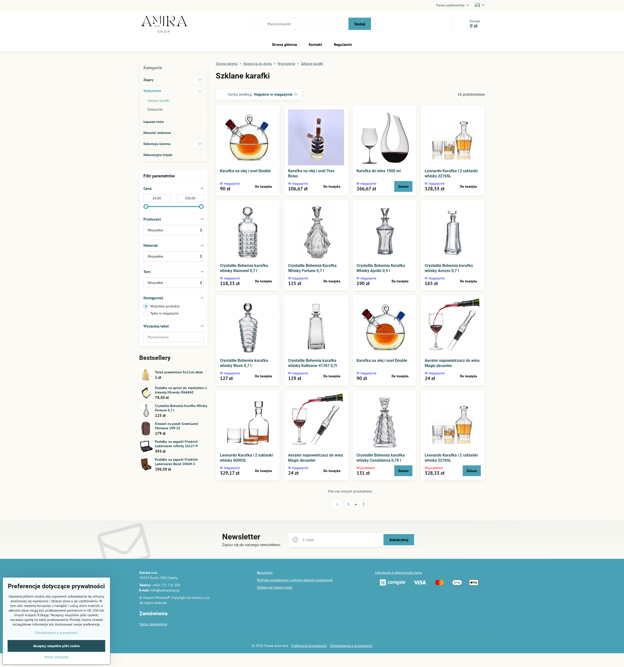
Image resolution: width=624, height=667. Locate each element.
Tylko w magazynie (164, 313)
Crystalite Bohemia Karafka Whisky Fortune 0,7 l (181, 408)
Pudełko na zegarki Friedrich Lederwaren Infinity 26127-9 (176, 443)
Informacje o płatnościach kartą (398, 572)
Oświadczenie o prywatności (351, 645)
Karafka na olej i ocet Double (245, 171)
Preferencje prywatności (309, 645)
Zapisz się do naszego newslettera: (251, 544)
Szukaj (359, 23)
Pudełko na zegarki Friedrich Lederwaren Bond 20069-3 (176, 461)
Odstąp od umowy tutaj (274, 587)
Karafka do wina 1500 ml (379, 171)
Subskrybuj (398, 539)
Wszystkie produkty (164, 306)
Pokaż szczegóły (56, 657)
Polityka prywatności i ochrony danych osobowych (295, 580)
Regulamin (265, 572)
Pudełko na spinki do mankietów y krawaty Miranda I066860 (181, 390)
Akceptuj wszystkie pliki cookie (56, 646)
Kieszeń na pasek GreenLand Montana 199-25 (176, 425)
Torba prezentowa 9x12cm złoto (179, 372)
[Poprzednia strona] (337, 504)
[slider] (145, 206)
